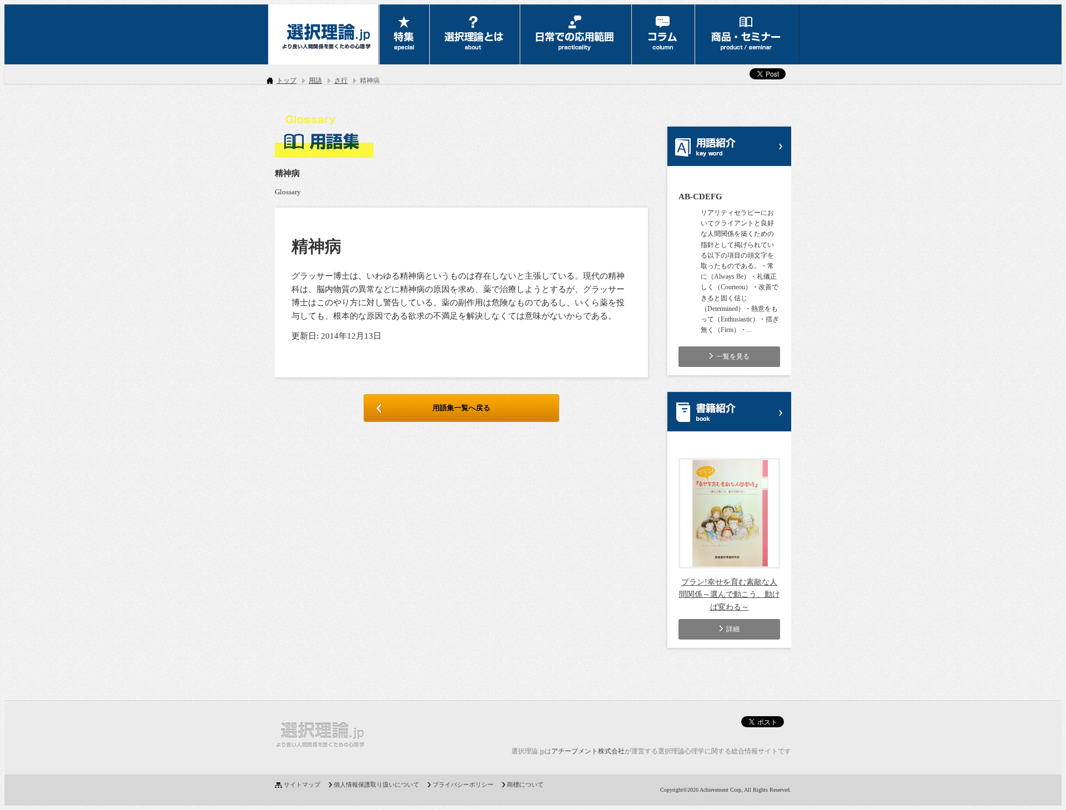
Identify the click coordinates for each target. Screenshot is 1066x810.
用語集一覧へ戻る (461, 408)
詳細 (733, 629)
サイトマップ (302, 784)
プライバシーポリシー (463, 784)
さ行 (341, 80)
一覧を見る (733, 356)
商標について (525, 784)
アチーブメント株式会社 (588, 751)
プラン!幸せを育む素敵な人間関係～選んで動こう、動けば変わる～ (729, 594)
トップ (286, 80)
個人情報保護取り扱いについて (376, 784)
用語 (315, 80)
